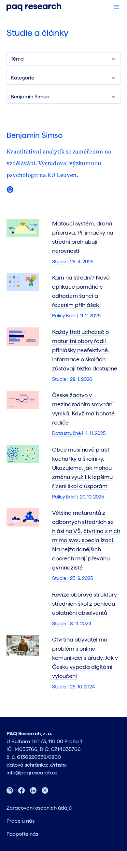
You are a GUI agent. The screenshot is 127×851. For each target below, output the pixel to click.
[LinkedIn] (33, 790)
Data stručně (66, 433)
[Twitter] (45, 790)
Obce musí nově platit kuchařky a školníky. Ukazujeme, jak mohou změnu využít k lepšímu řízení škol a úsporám (82, 467)
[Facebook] (21, 790)
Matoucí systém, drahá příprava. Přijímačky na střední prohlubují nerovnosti (82, 237)
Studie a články (37, 32)
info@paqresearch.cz (32, 773)
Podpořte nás (22, 834)
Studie (59, 262)
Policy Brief (64, 316)
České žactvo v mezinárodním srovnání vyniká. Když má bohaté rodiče (83, 409)
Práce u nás (21, 821)
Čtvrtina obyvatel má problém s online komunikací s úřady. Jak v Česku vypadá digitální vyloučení (85, 657)
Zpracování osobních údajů (39, 808)
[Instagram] (10, 790)
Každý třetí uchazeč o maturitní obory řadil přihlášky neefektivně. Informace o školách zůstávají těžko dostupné (84, 350)
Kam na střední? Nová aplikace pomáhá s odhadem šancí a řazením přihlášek (81, 291)
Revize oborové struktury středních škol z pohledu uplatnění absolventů (84, 603)
